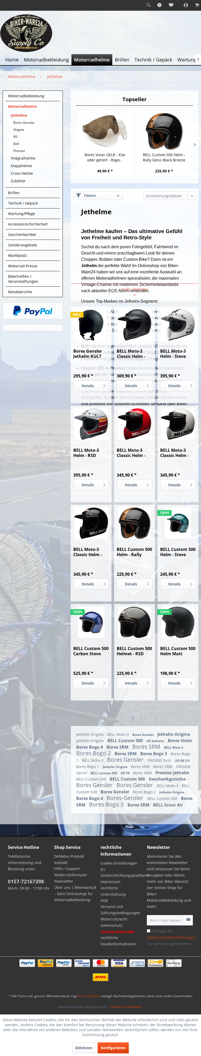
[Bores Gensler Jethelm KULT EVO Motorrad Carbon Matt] (91, 325)
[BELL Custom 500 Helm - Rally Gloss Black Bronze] (164, 131)
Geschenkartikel (22, 234)
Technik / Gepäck (23, 203)
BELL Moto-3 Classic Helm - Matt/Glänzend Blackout (133, 353)
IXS (15, 136)
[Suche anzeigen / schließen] (148, 5)
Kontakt (61, 862)
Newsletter (63, 881)
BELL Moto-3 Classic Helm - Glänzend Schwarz (87, 552)
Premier (19, 151)
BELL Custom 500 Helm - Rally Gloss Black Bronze (164, 157)
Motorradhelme (22, 106)
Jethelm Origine (90, 734)
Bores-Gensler (24, 122)
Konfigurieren (113, 1047)
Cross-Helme (22, 173)
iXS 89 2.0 (182, 760)
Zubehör (18, 180)
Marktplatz (17, 255)
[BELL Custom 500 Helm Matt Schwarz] (178, 622)
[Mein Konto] (183, 5)
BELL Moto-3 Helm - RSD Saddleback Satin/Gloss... (87, 453)
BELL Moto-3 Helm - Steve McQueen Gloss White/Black (176, 353)
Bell (16, 144)
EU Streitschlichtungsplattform (122, 872)
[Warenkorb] (194, 5)
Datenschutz (111, 925)
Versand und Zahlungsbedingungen (120, 909)
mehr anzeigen (134, 289)
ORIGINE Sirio (159, 760)
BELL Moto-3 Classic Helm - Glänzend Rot (131, 453)
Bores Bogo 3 (154, 753)
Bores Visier (180, 740)
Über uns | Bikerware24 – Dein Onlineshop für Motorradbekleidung (75, 893)
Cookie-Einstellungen (118, 863)
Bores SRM (118, 747)
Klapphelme (21, 165)
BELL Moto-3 (118, 734)
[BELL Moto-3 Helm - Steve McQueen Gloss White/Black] (178, 325)
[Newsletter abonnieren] (188, 920)
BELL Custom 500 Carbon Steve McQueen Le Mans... (91, 651)
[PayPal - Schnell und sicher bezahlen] (32, 311)
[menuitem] (148, 5)
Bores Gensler (143, 734)
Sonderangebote (22, 244)
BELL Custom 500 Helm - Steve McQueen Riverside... (178, 552)
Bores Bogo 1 (88, 766)
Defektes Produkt (69, 856)
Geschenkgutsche (167, 779)
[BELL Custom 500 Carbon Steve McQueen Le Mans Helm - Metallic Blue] (91, 622)
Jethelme (19, 115)
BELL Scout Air (168, 805)
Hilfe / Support (67, 868)
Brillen (14, 192)
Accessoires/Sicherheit (28, 224)
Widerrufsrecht (113, 919)
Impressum (110, 881)
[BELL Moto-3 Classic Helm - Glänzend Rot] (134, 424)
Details (88, 385)
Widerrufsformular (70, 874)
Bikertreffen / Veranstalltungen (23, 279)
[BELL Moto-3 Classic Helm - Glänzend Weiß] (178, 424)
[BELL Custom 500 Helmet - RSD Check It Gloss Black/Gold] (134, 622)
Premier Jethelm (172, 773)
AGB (104, 900)
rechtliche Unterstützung (113, 891)
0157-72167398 (26, 881)
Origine (18, 129)
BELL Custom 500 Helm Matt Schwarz (178, 651)
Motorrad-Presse (22, 265)
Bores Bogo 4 (90, 747)
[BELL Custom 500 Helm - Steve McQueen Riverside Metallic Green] (178, 523)
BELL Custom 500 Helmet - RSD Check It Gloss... (134, 651)
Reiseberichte (20, 291)
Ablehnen (83, 1047)
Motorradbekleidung (26, 95)
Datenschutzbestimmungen (171, 937)
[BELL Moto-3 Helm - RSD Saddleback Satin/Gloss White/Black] (91, 424)
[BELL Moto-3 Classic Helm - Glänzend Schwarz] (91, 523)
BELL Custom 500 (125, 740)
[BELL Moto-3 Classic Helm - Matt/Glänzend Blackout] (134, 325)
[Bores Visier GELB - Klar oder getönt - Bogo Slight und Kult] (105, 131)
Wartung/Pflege (21, 213)
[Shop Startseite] (100, 33)
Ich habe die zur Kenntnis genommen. (171, 937)
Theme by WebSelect (126, 1006)
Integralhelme (23, 158)
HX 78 (125, 773)
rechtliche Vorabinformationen (118, 940)
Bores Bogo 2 (94, 753)
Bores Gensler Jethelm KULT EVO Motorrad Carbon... (88, 353)
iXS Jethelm (155, 741)
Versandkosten (89, 996)
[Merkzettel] (171, 5)
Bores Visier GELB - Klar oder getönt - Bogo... (105, 157)
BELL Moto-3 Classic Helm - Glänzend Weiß (176, 453)
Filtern (89, 195)
